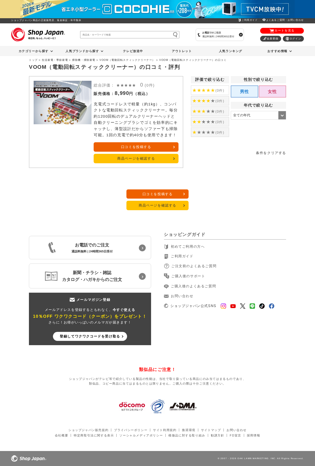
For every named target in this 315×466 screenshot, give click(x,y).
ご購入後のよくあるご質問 (193, 286)
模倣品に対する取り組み (186, 435)
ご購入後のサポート (188, 276)
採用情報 (253, 435)
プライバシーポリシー (130, 430)
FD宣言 (235, 435)
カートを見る (284, 30)
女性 (272, 91)
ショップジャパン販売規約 (88, 430)
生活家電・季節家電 (55, 59)
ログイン (295, 38)
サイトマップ (211, 430)
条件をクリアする (271, 153)
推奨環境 (188, 430)
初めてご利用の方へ (188, 246)
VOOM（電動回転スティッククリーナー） (127, 59)
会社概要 (61, 435)
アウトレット (182, 51)
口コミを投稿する (136, 147)
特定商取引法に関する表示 (94, 435)
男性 (244, 91)
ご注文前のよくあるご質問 (193, 266)
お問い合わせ (182, 296)
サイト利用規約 (164, 430)
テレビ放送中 (133, 51)
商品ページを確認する (136, 158)
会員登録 (272, 38)
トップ (33, 59)
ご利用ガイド (250, 20)
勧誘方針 (217, 435)
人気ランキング (230, 51)
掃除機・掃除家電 (83, 59)
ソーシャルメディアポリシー (141, 435)
